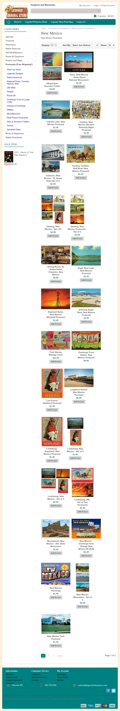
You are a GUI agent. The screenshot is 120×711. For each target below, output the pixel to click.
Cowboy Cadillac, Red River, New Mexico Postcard (80, 168)
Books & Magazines (15, 133)
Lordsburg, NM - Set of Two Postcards (82, 502)
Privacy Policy (11, 677)
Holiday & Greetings (16, 106)
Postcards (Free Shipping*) (19, 64)
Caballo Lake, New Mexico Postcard (56, 123)
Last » (60, 656)
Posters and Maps (14, 60)
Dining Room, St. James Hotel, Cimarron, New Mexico (55, 271)
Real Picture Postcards (17, 117)
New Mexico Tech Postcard (56, 637)
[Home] (9, 22)
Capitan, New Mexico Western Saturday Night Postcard (86, 126)
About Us (17, 22)
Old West (11, 87)
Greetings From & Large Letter (18, 100)
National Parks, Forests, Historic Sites (18, 82)
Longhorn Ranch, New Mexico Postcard (79, 392)
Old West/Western (14, 52)
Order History (62, 677)
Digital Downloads (14, 137)
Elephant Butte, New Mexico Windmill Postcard (56, 314)
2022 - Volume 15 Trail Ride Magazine (23, 153)
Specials (9, 37)
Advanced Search (38, 677)
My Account (61, 674)
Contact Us (81, 22)
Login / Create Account (104, 5)
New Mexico (89, 28)
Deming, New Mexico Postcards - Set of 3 (77, 229)
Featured (10, 41)
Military (10, 110)
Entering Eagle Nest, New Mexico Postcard (86, 312)
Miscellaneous (13, 114)
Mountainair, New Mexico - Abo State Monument (55, 543)
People (10, 91)
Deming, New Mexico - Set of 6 (53, 227)
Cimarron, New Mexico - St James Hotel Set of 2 (53, 178)
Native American (13, 48)
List (55, 45)
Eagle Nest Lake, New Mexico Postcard (86, 270)
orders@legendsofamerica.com (92, 685)
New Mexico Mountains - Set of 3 (82, 597)
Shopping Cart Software (76, 699)
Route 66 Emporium (15, 56)
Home (43, 28)
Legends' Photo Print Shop (62, 22)
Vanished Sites (14, 129)
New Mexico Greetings (56, 589)
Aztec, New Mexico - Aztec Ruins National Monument (79, 77)
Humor (10, 125)
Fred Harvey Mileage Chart (56, 353)
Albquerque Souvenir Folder (52, 84)
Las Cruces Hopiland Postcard (52, 401)
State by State (14, 69)
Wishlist (60, 680)
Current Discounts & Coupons (14, 680)
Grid (52, 45)
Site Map (34, 680)
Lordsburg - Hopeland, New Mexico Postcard (52, 451)
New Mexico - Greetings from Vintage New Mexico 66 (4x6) (86, 545)
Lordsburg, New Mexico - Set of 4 (55, 497)
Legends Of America (41, 699)
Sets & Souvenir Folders (18, 121)
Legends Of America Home (36, 22)
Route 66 (11, 95)
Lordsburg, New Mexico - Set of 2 (75, 450)
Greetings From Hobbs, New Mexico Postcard (86, 355)
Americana (11, 44)
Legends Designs (15, 73)
